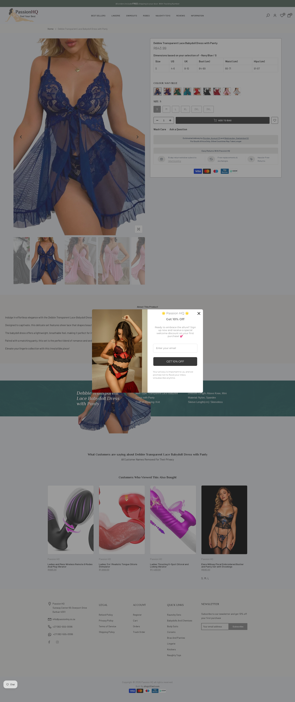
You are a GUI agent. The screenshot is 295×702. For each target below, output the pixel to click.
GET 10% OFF (175, 361)
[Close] (199, 313)
